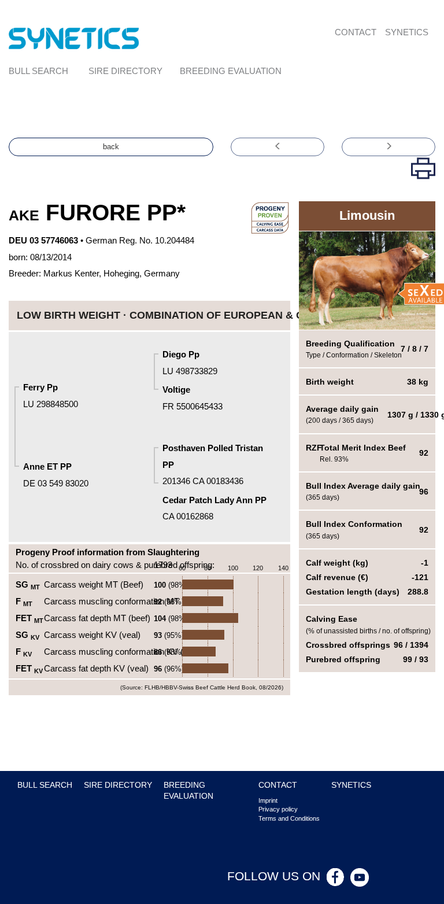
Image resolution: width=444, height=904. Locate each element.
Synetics (406, 32)
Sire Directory (125, 71)
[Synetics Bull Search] (74, 38)
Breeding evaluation (231, 71)
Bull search (38, 71)
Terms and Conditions (289, 818)
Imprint (268, 800)
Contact (355, 32)
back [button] (111, 146)
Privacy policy (278, 809)
